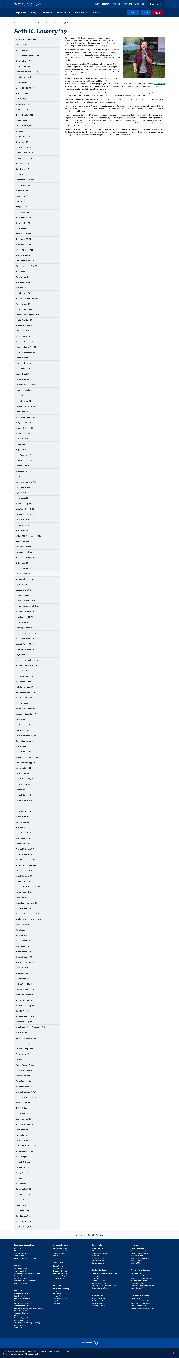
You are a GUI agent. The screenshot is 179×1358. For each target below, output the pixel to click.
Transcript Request (60, 1271)
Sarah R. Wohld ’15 (23, 703)
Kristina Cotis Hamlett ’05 (25, 417)
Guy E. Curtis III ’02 (23, 655)
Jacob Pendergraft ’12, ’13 (26, 487)
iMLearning (57, 1294)
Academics (18, 1290)
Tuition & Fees (58, 1266)
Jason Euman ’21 (22, 201)
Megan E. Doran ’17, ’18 (25, 962)
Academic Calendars (21, 1310)
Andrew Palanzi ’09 (23, 908)
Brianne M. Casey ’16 (24, 1022)
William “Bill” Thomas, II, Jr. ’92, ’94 (29, 536)
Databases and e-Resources (63, 1251)
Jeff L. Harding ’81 (23, 725)
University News (98, 1295)
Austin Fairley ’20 (22, 288)
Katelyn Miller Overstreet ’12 (26, 709)
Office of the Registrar (61, 1276)
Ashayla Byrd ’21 (22, 277)
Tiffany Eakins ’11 (22, 1108)
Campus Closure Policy (139, 1306)
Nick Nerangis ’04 (22, 1157)
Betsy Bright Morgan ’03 (25, 741)
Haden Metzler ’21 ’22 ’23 (25, 180)
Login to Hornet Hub (60, 1298)
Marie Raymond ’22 (23, 244)
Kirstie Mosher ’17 (23, 282)
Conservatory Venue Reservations (142, 1286)
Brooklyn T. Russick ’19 (25, 649)
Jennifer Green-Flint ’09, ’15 (26, 514)
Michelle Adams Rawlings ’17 (27, 865)
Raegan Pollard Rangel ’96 (26, 692)
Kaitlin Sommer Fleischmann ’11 (28, 757)
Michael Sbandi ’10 (23, 439)
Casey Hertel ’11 (22, 898)
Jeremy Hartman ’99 (23, 822)
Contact (133, 13)
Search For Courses (21, 1296)
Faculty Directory (20, 1315)
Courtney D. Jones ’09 (24, 676)
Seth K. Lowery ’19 (23, 574)
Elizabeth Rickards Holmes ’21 (27, 261)
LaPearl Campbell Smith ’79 (26, 385)
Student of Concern (99, 1281)
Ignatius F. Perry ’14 (23, 504)
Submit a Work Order (138, 1276)
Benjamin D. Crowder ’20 (25, 406)
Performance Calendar (100, 1253)
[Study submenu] (37, 12)
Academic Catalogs (21, 1313)
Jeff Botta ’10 (21, 477)
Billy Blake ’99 (21, 450)
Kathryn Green (159, 84)
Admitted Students (20, 1278)
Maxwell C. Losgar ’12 (24, 428)
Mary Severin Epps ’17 (24, 973)
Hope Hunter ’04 (22, 196)
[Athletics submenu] (102, 12)
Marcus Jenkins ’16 (23, 255)
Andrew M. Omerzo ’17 (25, 849)
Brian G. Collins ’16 (23, 1032)
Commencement (20, 1325)
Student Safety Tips (99, 1283)
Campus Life (97, 1245)
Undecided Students (21, 1306)
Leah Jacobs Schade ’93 (25, 390)
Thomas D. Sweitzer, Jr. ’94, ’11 (28, 558)
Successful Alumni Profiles (42, 23)
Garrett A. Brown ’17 (23, 379)
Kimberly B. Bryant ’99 (24, 1162)
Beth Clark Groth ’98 (23, 1221)
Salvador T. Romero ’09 (25, 1043)
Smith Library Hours (60, 1248)
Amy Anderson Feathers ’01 (26, 633)
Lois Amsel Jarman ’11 (25, 547)
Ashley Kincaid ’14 (23, 304)
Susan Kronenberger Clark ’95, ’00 (29, 606)
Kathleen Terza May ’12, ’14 (26, 1006)
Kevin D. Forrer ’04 (23, 838)
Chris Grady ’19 (22, 142)
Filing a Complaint (137, 1288)
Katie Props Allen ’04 (24, 698)
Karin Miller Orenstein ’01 (25, 860)
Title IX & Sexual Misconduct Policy (104, 1286)
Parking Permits (136, 1273)
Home (16, 23)
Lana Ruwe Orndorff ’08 (25, 509)
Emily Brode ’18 (22, 563)
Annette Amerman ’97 (24, 1076)
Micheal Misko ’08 (23, 104)
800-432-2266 (63, 1352)
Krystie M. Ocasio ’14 (24, 525)
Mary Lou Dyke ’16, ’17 (24, 617)
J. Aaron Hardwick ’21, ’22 (26, 153)
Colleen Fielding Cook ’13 (25, 1049)
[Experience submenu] (27, 12)
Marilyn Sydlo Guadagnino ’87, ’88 (29, 919)
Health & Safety (97, 1278)
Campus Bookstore (98, 1263)
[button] (143, 4)
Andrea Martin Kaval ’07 (25, 1124)
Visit (146, 13)
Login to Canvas (58, 1301)
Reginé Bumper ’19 (23, 136)
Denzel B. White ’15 (23, 358)
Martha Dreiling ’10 (23, 93)
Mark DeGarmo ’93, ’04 (24, 779)
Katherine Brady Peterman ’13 (27, 914)
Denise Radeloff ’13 (23, 1189)
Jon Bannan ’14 (22, 1130)
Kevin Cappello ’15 (23, 1103)
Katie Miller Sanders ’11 (25, 612)
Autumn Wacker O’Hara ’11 (26, 1065)
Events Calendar (97, 1248)
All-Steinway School (21, 1320)
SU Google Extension (99, 1306)
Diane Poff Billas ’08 (23, 752)
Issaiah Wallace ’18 (23, 363)
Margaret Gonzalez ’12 (24, 423)
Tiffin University (118, 99)
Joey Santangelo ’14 (24, 460)
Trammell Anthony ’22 (24, 115)
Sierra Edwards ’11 (23, 531)
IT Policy (56, 1291)
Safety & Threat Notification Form (142, 1308)
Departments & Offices (139, 1281)
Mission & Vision (20, 1251)
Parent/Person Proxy (60, 1273)
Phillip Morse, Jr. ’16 (23, 827)
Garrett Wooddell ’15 (24, 892)
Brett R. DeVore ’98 (23, 925)
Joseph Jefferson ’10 (24, 1070)
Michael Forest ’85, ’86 (24, 1151)
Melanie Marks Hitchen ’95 (26, 1146)
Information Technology (61, 1289)
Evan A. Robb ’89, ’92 (24, 730)
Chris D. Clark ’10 (22, 622)
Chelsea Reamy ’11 (23, 1200)
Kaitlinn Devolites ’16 (24, 320)
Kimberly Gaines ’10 (23, 795)
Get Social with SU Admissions (25, 1281)
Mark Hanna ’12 (22, 471)
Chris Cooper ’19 (22, 212)
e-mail (51, 1352)
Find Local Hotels (20, 1283)
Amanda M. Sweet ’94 (24, 871)
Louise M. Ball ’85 (22, 671)
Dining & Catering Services (101, 1288)
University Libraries (60, 1245)
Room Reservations (137, 1283)
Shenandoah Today (98, 1298)
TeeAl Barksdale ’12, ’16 (25, 935)
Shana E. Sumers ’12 (23, 595)
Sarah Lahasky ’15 (23, 331)
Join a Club (96, 1256)
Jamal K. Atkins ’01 (23, 293)
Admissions (18, 1265)
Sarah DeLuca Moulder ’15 (26, 1097)
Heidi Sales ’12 (21, 1135)
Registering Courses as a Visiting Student (28, 1308)
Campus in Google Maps (139, 1253)
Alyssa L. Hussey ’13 (24, 1000)
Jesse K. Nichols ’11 (24, 844)
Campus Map (19, 1276)
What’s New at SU (98, 1301)
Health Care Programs (22, 1298)
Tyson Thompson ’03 (24, 952)
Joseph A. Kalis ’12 (23, 590)
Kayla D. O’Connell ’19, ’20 (26, 347)
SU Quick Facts (97, 1303)
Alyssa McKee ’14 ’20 (24, 158)
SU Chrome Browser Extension (141, 1251)
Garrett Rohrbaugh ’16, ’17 (26, 800)
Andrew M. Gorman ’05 (25, 995)
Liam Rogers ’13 (22, 1205)
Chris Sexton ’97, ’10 (24, 61)
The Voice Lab (89, 93)
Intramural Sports (98, 1258)
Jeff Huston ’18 (22, 412)
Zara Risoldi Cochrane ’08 (26, 1038)
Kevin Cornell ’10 (22, 946)
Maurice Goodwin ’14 (24, 325)
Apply (157, 13)
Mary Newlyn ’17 (22, 99)
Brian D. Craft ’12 (22, 746)
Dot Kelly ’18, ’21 (22, 174)
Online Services (58, 1278)
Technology (57, 1285)
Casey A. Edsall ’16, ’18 (25, 989)
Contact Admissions (21, 1269)
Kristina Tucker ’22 (23, 185)
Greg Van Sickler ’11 (23, 1059)
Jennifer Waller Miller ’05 (25, 77)
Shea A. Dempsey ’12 (24, 957)
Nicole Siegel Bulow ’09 (25, 682)
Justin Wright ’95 (22, 979)
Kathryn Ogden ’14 (23, 1173)
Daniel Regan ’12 (22, 1167)
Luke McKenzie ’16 (23, 374)
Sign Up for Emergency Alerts (141, 1303)
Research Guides (59, 1253)
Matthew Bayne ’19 (23, 190)
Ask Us (55, 1256)
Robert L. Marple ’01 (23, 336)
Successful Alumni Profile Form (28, 298)
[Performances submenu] (88, 12)
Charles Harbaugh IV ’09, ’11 (26, 1092)
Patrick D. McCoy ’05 (24, 126)
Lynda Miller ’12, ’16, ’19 (25, 88)
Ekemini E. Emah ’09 (23, 968)
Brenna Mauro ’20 (22, 45)
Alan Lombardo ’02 (23, 941)
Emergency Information (140, 1295)
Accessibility (86, 1343)
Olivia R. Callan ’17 (23, 520)
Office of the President (22, 1328)
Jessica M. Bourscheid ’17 (26, 714)
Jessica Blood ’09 (23, 1194)
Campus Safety (136, 1298)
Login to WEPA (58, 1303)
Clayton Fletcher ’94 (23, 147)
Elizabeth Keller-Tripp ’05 (25, 763)
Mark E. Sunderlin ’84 (24, 876)
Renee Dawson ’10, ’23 (24, 1081)
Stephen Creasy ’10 (23, 1227)
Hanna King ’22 (21, 271)
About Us (17, 1248)
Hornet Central (59, 1263)
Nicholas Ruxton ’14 (23, 811)
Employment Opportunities (140, 1258)
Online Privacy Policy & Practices (25, 1258)
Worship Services (98, 1261)
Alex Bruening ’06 (22, 1211)
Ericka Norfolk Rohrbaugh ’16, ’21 (28, 72)
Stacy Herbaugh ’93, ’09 (25, 217)
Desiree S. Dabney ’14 (24, 585)
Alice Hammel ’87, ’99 (24, 1113)
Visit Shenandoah (20, 1271)
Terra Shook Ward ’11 (24, 234)
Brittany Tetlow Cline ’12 (25, 806)
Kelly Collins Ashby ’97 (24, 687)
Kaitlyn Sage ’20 (22, 207)
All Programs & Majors (22, 1294)
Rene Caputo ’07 (22, 930)
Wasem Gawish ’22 (23, 131)
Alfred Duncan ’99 (23, 433)
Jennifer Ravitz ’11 (23, 790)
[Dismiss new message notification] (174, 1342)
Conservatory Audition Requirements (27, 1273)
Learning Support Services (23, 1318)
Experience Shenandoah (24, 1245)
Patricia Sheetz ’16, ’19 (24, 369)
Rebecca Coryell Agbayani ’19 (27, 315)
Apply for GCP (135, 1263)
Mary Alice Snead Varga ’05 (26, 903)
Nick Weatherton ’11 (23, 455)
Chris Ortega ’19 (22, 228)
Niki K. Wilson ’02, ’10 (24, 984)
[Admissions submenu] (53, 12)
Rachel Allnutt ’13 (22, 1054)
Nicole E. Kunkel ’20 (23, 401)
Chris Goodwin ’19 (23, 223)
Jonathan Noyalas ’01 (24, 854)
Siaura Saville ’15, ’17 (24, 833)
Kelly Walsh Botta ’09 (24, 541)
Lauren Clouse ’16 (23, 120)
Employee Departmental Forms (142, 1278)
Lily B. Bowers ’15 (22, 719)
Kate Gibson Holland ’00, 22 (26, 639)
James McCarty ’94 (23, 768)
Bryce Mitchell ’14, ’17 (24, 784)
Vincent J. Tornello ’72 (24, 881)
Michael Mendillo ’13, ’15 (25, 1016)
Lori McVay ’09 (21, 83)
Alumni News (25, 23)
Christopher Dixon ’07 (24, 66)
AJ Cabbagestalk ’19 (24, 552)
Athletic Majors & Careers (23, 1303)
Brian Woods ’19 (22, 163)
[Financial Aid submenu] (70, 12)
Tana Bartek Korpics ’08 (25, 579)
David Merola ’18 (22, 773)
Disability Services (98, 1276)
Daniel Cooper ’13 (23, 1216)
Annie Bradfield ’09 (23, 498)
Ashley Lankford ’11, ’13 (25, 1140)
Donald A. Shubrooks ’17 (25, 352)
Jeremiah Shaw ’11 (23, 396)
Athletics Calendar (98, 1251)
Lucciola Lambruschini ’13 (26, 601)
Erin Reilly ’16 (21, 1178)
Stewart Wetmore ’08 (24, 1086)
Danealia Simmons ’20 (24, 466)
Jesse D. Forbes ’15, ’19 (25, 644)
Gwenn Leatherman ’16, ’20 (26, 266)
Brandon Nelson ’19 (23, 568)
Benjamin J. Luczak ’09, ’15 (26, 666)
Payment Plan (58, 1269)
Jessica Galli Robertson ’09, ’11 (28, 887)
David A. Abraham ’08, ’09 (26, 736)
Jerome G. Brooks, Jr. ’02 (26, 482)
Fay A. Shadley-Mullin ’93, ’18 (27, 660)
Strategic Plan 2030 (21, 1253)
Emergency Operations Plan (140, 1301)
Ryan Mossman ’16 (23, 110)
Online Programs (20, 1301)
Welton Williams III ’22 (24, 250)
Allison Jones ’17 (22, 444)
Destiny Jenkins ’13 (23, 1119)
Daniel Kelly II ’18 (22, 169)
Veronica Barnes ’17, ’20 (25, 50)
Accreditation (19, 1256)
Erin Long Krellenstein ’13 (25, 628)
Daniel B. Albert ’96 (23, 1011)
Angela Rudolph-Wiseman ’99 (27, 56)
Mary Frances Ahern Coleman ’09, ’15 (30, 1027)
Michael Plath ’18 (22, 817)
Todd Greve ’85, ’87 (23, 239)
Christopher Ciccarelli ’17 (25, 309)
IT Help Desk (57, 1296)
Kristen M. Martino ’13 (24, 342)
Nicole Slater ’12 (22, 1184)
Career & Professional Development (104, 1273)
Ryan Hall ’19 (21, 493)
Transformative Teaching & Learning (27, 1323)
